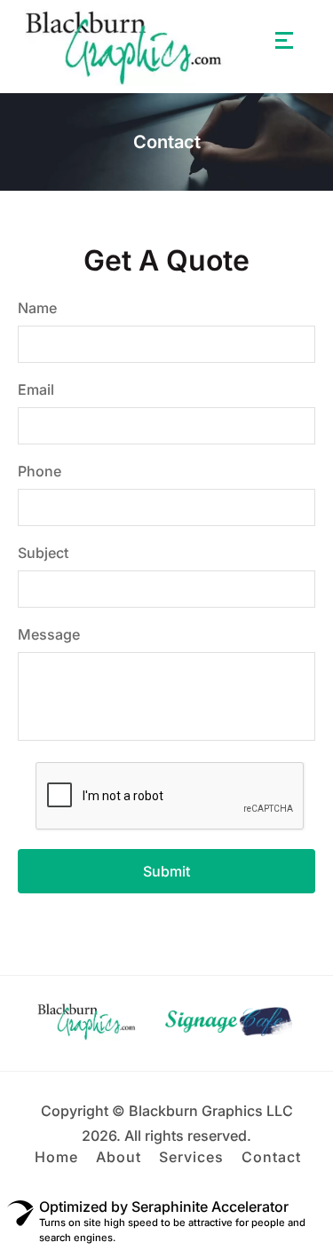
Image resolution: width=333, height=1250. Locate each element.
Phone (39, 471)
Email (36, 389)
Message (49, 634)
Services (191, 1157)
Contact (271, 1157)
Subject (43, 553)
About (118, 1157)
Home (56, 1157)
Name (37, 308)
